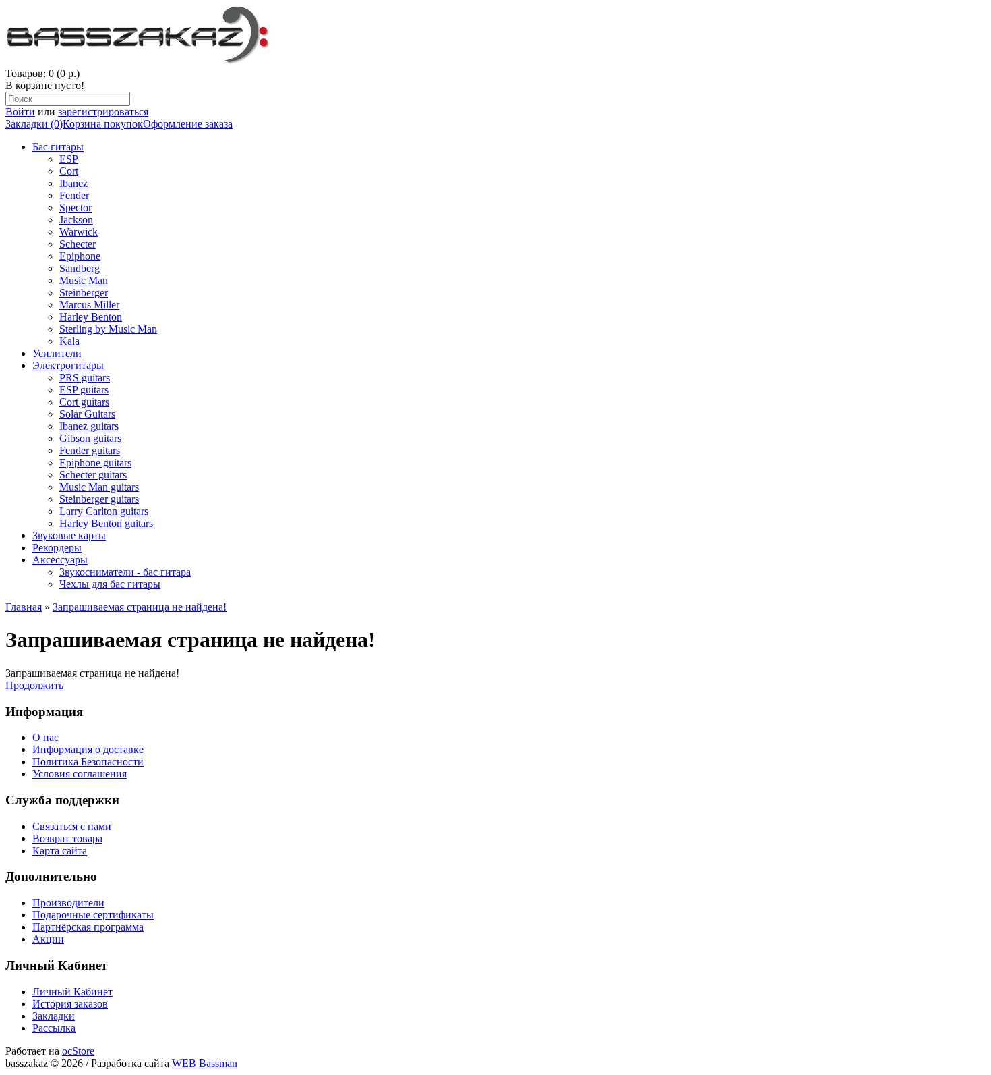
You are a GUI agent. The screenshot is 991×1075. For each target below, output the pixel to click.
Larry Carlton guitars (103, 511)
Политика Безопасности (88, 761)
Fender (74, 195)
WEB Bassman (204, 1063)
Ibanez (73, 183)
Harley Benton (90, 317)
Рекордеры (57, 547)
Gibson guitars (90, 438)
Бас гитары (58, 147)
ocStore (78, 1051)
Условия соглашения (79, 773)
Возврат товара (67, 838)
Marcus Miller (89, 304)
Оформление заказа (188, 124)
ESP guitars (84, 389)
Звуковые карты (69, 535)
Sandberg (79, 268)
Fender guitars (89, 450)
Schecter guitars (93, 474)
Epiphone (79, 256)
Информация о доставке (88, 749)
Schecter (77, 244)
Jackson (76, 219)
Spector (75, 207)
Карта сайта (59, 850)
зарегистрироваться (103, 111)
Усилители (57, 353)
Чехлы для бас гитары (109, 584)
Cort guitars (84, 402)
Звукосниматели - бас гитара (125, 572)
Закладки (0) (34, 124)
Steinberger (83, 292)
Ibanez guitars (89, 426)
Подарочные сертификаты (93, 914)
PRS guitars (84, 377)
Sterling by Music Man (108, 329)
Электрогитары (68, 365)
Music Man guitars (99, 487)
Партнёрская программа (88, 927)
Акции (48, 939)
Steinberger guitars (99, 499)
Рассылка (54, 1028)
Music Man (83, 280)
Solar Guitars (87, 414)
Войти (20, 111)
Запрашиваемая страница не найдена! (140, 607)
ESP (68, 159)
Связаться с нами (71, 826)
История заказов (70, 1004)
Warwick (78, 232)
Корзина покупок (103, 124)
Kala (69, 341)
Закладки (53, 1016)
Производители (68, 902)
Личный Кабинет (72, 991)
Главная (23, 607)
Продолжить (34, 685)
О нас (45, 737)
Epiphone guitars (95, 462)
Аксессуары (60, 560)
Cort (68, 171)
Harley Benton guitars (106, 523)
